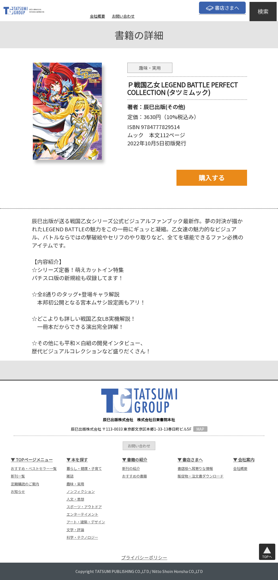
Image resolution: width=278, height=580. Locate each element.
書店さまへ (227, 7)
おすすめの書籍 (134, 476)
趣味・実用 (75, 483)
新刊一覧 (18, 476)
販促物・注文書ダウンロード (200, 476)
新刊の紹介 (131, 468)
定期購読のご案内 (25, 483)
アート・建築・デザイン (86, 521)
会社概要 (97, 16)
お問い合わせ (123, 16)
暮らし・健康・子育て (84, 468)
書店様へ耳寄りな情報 (195, 468)
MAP (200, 429)
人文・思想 (75, 499)
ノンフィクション (81, 491)
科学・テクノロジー (82, 537)
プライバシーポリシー (144, 557)
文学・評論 (75, 529)
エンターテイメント (82, 514)
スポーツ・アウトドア (84, 506)
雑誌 (70, 476)
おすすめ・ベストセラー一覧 (34, 468)
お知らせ (18, 491)
